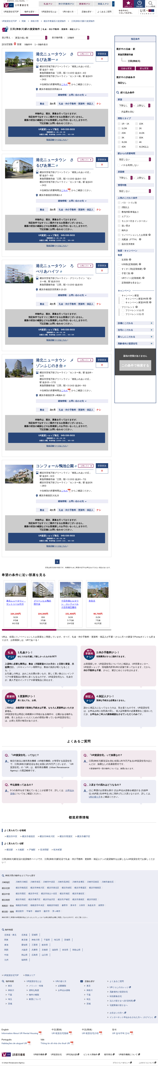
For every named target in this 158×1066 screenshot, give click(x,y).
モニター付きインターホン (135, 221)
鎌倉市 (38, 911)
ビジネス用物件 (90, 1054)
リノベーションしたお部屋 (135, 235)
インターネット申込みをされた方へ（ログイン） (132, 1017)
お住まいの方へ (117, 1013)
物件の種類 (34, 995)
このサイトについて (146, 1063)
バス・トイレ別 (129, 202)
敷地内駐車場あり (130, 212)
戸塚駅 (32, 849)
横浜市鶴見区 (22, 888)
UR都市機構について (128, 1054)
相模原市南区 (53, 905)
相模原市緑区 (22, 905)
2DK (124, 133)
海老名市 (92, 905)
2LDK (141, 133)
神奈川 (11, 990)
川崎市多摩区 (78, 882)
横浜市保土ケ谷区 (49, 894)
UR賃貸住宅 (56, 1054)
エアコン (126, 216)
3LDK (124, 142)
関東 (24, 21)
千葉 (10, 995)
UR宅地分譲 (71, 1054)
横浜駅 (9, 849)
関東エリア (30, 975)
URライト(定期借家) (131, 278)
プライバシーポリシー (121, 1063)
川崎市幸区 (35, 882)
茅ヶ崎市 (56, 911)
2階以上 (125, 207)
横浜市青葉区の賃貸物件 (55, 21)
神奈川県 (35, 21)
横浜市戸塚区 (64, 899)
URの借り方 (95, 797)
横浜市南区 (21, 899)
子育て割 (126, 273)
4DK (124, 146)
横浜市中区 (11, 836)
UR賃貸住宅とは (34, 981)
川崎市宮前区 (93, 882)
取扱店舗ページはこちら (56, 140)
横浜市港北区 (53, 888)
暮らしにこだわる (126, 336)
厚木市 (73, 905)
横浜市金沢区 (49, 899)
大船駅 (21, 849)
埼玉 (10, 999)
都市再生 (108, 1054)
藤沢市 (47, 911)
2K (140, 128)
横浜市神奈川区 (47, 836)
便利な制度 (34, 990)
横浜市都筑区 (28, 836)
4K (140, 142)
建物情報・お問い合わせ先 (71, 95)
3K (123, 137)
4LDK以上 (144, 146)
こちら (64, 84)
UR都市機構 (39, 1054)
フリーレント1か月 (134, 310)
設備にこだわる (125, 323)
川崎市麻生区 (108, 882)
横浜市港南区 (78, 899)
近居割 (125, 259)
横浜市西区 (21, 894)
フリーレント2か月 (134, 314)
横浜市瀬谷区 (78, 894)
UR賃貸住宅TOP (9, 21)
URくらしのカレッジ (119, 987)
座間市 (101, 905)
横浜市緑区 (67, 888)
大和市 (82, 905)
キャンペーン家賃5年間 (136, 302)
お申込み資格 (64, 990)
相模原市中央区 (37, 905)
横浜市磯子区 (83, 836)
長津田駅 (44, 849)
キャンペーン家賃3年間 (136, 298)
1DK (141, 123)
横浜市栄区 (92, 899)
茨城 (10, 1004)
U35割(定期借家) (130, 264)
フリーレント (128, 307)
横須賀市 (20, 911)
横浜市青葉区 (66, 836)
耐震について (35, 999)
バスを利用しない (130, 165)
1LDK (124, 128)
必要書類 (62, 986)
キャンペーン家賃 (130, 295)
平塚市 (29, 911)
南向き (125, 230)
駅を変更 (144, 68)
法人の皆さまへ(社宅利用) (122, 1001)
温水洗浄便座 (128, 244)
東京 (10, 986)
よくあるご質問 (117, 981)
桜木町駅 (57, 849)
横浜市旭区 (65, 894)
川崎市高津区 (64, 882)
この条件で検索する (135, 365)
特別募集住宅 (116, 996)
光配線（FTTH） (130, 239)
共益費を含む (127, 111)
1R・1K (125, 123)
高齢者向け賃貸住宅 (127, 343)
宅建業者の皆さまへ (119, 1005)
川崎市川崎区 (22, 882)
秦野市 (65, 905)
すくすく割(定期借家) (132, 269)
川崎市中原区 (49, 882)
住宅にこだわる (125, 330)
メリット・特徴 (36, 986)
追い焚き (126, 225)
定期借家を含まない (131, 282)
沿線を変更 (126, 68)
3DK (141, 137)
